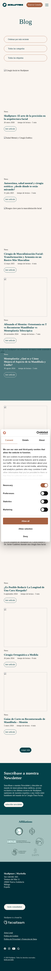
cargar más (25, 750)
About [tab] (42, 440)
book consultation (14, 907)
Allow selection (26, 529)
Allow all (25, 521)
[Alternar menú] (46, 4)
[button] (42, 39)
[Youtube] (13, 949)
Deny (25, 536)
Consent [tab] (9, 440)
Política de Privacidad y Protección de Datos (20, 939)
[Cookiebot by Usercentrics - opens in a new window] (36, 433)
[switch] (44, 493)
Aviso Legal (8, 933)
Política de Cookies (11, 936)
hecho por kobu (9, 960)
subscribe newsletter (13, 804)
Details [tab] (25, 440)
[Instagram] (9, 949)
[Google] (18, 949)
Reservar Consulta (34, 5)
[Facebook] (5, 949)
